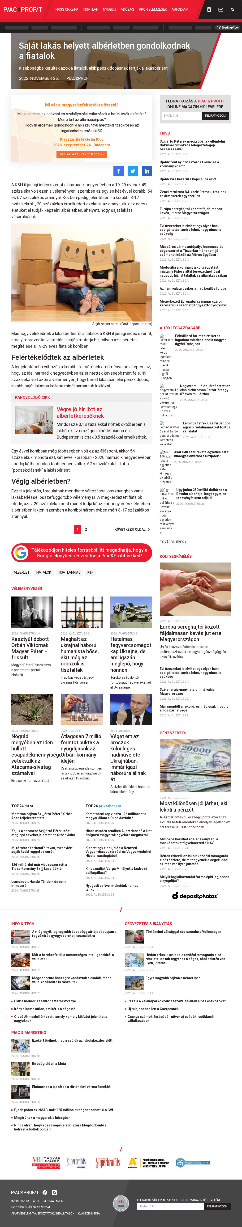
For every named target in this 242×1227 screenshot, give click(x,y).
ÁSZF (36, 1201)
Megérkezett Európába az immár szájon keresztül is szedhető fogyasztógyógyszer (194, 303)
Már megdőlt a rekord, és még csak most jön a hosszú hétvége (195, 708)
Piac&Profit (79, 78)
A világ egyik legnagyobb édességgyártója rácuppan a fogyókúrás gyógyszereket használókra (74, 934)
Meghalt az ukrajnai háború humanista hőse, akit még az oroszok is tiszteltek (80, 654)
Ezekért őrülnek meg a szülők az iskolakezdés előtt (72, 1040)
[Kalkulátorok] (209, 9)
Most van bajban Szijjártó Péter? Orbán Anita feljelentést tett (42, 816)
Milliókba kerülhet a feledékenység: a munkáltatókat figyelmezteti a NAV (189, 841)
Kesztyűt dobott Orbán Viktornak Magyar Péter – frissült (30, 648)
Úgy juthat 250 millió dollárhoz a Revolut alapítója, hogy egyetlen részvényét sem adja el (201, 494)
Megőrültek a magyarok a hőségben (42, 1118)
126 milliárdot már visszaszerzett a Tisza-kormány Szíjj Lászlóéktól (39, 867)
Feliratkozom (215, 115)
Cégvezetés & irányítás (148, 924)
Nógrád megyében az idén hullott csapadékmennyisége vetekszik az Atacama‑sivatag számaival (36, 754)
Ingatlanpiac (69, 572)
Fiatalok (43, 572)
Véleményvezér (26, 588)
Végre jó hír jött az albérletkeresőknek (80, 412)
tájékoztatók (43, 1213)
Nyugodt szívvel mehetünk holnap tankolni (112, 888)
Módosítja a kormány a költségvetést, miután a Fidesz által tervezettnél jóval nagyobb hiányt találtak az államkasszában (194, 271)
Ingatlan (90, 9)
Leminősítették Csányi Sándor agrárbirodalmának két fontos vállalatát (206, 427)
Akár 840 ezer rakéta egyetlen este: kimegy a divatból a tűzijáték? (201, 454)
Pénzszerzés (173, 733)
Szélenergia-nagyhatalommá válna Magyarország (187, 691)
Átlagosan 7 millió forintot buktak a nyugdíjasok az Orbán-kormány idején (81, 748)
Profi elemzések (153, 9)
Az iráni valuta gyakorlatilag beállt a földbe (193, 288)
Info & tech (22, 924)
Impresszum (20, 1201)
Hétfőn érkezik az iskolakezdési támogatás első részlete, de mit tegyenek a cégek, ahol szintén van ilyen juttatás (194, 860)
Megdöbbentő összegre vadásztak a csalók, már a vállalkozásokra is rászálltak (72, 980)
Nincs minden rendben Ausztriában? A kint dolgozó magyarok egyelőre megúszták (119, 833)
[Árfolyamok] (221, 9)
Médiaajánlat (53, 1201)
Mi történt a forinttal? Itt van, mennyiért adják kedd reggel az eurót (42, 850)
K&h (90, 572)
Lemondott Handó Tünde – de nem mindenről (38, 884)
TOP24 (22, 806)
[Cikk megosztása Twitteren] (133, 171)
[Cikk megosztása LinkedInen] (147, 171)
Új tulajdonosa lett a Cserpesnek (153, 1009)
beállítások (65, 1213)
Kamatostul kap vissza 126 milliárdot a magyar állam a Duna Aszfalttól (116, 816)
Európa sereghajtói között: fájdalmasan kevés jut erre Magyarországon (191, 211)
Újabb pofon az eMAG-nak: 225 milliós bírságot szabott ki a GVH (64, 1110)
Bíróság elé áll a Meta (49, 1064)
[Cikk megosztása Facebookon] (118, 171)
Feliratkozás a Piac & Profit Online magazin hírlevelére (179, 1200)
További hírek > (173, 542)
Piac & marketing (28, 1032)
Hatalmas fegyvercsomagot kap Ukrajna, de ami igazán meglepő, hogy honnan (130, 654)
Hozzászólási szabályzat (30, 1207)
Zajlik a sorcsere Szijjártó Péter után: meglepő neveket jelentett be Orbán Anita (43, 833)
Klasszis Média (89, 1213)
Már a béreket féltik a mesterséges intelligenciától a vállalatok (73, 957)
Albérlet (22, 572)
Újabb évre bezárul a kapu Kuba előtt (188, 179)
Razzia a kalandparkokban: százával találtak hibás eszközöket (177, 1001)
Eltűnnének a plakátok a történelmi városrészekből (72, 1087)
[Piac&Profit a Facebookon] (45, 1192)
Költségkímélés (176, 556)
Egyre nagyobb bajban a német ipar (173, 978)
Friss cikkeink (67, 9)
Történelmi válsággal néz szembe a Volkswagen (184, 932)
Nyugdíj (109, 9)
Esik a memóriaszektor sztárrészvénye (45, 1001)
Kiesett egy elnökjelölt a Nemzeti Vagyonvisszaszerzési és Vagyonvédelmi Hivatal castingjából (118, 852)
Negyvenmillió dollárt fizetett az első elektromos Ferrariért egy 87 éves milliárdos (205, 390)
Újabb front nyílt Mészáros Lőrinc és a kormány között (189, 164)
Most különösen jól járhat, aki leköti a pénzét (193, 806)
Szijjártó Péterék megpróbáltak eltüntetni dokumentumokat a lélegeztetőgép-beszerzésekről (192, 145)
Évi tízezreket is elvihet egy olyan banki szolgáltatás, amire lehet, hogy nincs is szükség (190, 230)
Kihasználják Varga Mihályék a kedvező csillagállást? (116, 871)
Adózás (127, 9)
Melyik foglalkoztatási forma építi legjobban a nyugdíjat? (194, 879)
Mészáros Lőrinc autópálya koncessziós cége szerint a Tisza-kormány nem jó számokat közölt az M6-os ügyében (192, 251)
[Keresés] (232, 9)
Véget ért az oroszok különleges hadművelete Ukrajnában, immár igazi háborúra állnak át (128, 758)
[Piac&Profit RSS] (54, 1192)
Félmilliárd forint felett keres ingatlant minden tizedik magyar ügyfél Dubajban (200, 340)
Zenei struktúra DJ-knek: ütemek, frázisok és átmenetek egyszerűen (193, 194)
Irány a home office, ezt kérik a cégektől (45, 1009)
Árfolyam (180, 9)
